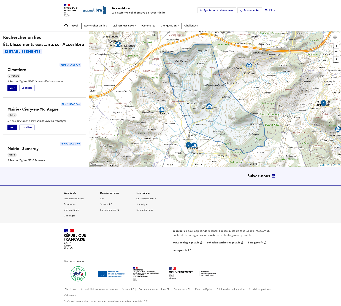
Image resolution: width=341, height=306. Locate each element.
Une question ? (170, 26)
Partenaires (148, 26)
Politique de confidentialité (231, 289)
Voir (13, 88)
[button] (335, 37)
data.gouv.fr (180, 250)
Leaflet (322, 165)
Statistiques (142, 204)
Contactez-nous (144, 210)
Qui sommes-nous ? (124, 26)
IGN (335, 165)
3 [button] (188, 144)
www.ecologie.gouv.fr (186, 243)
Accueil (74, 26)
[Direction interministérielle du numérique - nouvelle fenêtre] (193, 273)
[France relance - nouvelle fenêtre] (78, 274)
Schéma (104, 204)
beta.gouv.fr (255, 243)
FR (270, 10)
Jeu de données (108, 210)
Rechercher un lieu (95, 26)
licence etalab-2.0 (136, 301)
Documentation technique (152, 289)
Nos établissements (74, 198)
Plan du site (70, 289)
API (102, 198)
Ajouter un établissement (219, 10)
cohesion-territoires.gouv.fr (223, 243)
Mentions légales (203, 289)
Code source (180, 289)
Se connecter (251, 10)
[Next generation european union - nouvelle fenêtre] (112, 274)
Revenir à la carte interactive (116, 35)
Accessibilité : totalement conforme (99, 289)
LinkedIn (273, 175)
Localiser (28, 88)
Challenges (191, 26)
